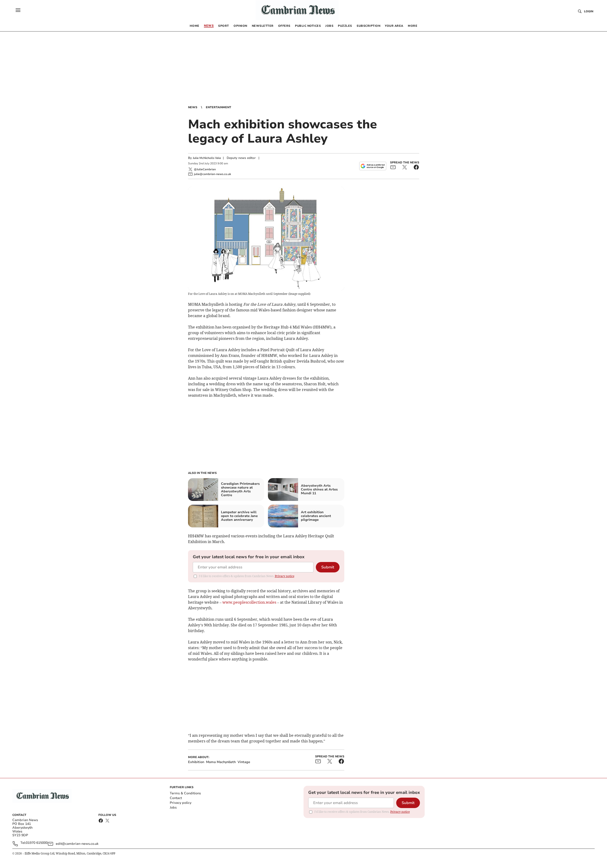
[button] (18, 10)
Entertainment (218, 107)
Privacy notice (284, 576)
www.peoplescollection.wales (249, 602)
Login (588, 11)
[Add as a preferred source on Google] (372, 166)
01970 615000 (37, 843)
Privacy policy (180, 802)
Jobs (173, 807)
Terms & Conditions (185, 793)
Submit (327, 567)
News (192, 107)
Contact (176, 798)
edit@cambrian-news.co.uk (77, 843)
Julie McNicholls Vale (207, 158)
